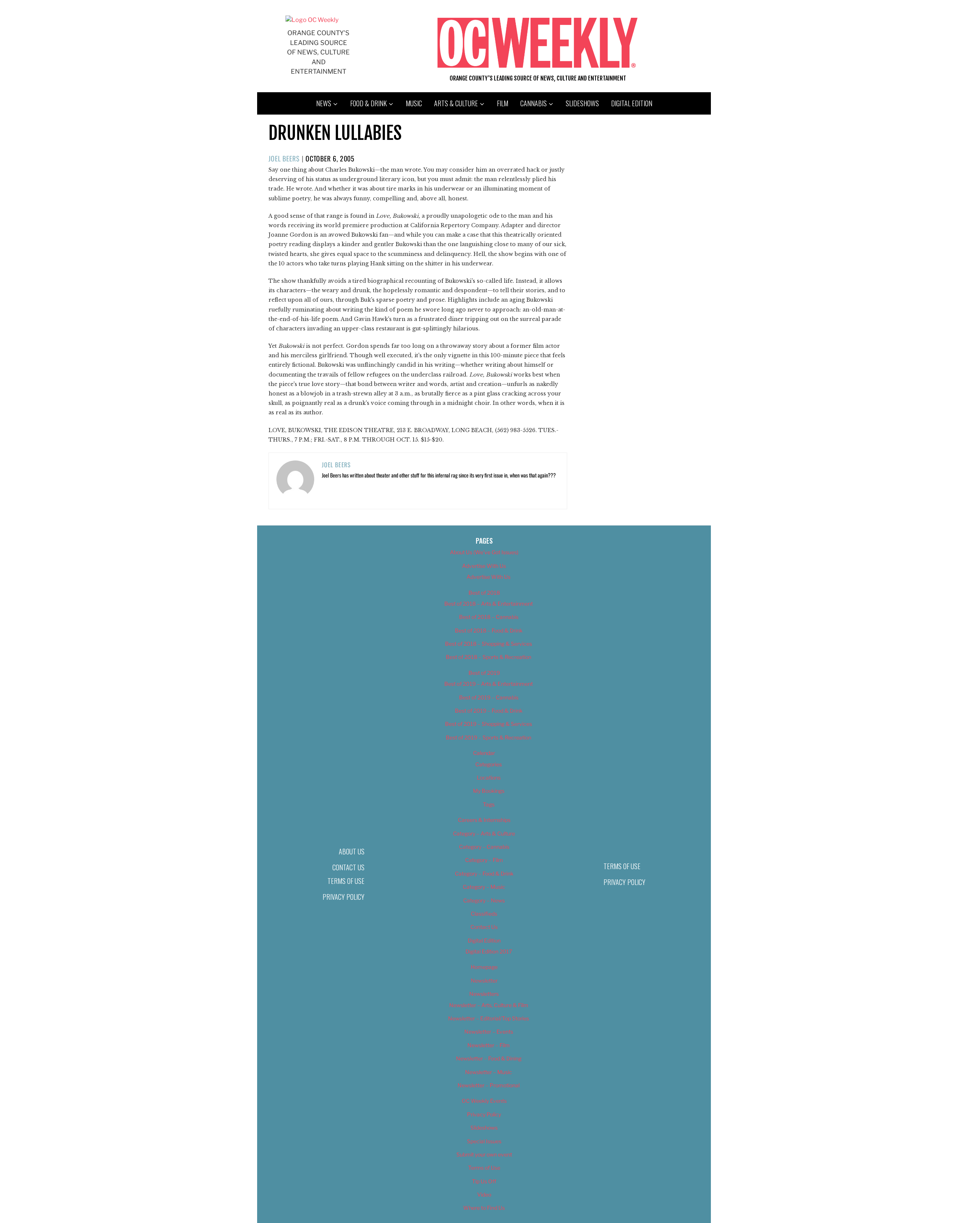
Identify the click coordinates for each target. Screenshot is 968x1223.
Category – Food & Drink (484, 873)
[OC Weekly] (311, 19)
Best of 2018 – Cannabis (488, 617)
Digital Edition (631, 103)
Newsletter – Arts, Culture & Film (488, 1005)
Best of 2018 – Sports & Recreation (488, 657)
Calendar (484, 753)
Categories (488, 764)
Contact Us (348, 867)
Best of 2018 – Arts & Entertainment (488, 603)
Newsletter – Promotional (489, 1085)
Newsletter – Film (488, 1045)
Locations (489, 777)
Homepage (484, 967)
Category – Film (484, 860)
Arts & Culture (456, 103)
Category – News (484, 900)
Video (484, 1194)
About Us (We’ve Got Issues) (484, 552)
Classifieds (484, 913)
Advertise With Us (484, 566)
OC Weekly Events (484, 1100)
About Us (352, 851)
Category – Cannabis (484, 846)
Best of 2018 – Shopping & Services (488, 643)
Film (502, 103)
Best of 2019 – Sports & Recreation (488, 737)
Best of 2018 (484, 592)
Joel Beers (284, 158)
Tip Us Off (484, 1181)
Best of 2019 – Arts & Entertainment (488, 683)
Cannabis (533, 103)
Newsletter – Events (488, 1031)
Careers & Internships (484, 820)
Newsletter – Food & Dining (488, 1058)
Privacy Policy (344, 897)
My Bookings (488, 790)
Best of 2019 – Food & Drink (489, 710)
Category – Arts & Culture (484, 833)
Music (414, 103)
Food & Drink (368, 103)
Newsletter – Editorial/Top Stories (488, 1018)
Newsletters (484, 993)
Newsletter (484, 980)
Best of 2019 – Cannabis (488, 697)
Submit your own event (484, 1154)
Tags (489, 804)
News (323, 103)
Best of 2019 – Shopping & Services (488, 724)
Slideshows (582, 103)
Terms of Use (346, 881)
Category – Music (484, 887)
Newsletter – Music (488, 1072)
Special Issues (484, 1141)
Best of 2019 (484, 673)
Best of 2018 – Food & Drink (489, 630)
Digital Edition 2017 (488, 951)
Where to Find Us (484, 1207)
